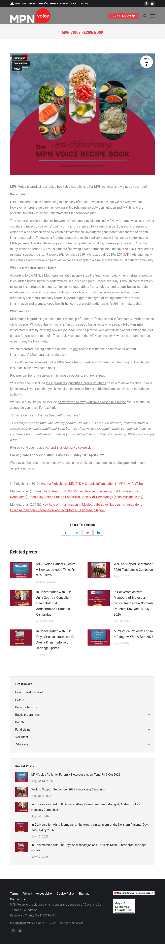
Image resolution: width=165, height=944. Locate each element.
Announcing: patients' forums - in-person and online (51, 3)
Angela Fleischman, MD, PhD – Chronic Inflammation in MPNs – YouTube (92, 484)
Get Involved (21, 63)
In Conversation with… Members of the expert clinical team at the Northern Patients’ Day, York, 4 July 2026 (133, 603)
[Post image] (21, 570)
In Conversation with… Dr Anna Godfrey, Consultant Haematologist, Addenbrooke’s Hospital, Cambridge (53, 603)
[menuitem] (14, 893)
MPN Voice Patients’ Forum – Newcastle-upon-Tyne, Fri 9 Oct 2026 (55, 569)
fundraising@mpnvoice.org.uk (70, 447)
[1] (129, 254)
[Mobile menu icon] (152, 15)
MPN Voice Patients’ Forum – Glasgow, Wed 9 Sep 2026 (134, 634)
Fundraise (19, 58)
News (17, 69)
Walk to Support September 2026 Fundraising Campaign (133, 567)
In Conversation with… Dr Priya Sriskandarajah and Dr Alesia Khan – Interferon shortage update (55, 639)
